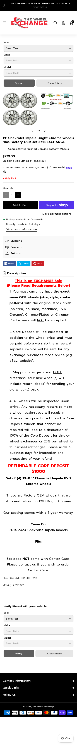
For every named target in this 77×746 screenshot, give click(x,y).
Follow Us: (9, 695)
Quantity (8, 188)
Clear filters (54, 83)
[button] (5, 23)
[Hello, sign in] (63, 23)
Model (7, 67)
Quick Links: (11, 688)
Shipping (8, 161)
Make (7, 54)
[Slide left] (32, 131)
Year (6, 42)
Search (19, 83)
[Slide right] (44, 131)
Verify (18, 653)
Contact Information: (17, 681)
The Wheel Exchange (43, 706)
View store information (21, 229)
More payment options (56, 214)
